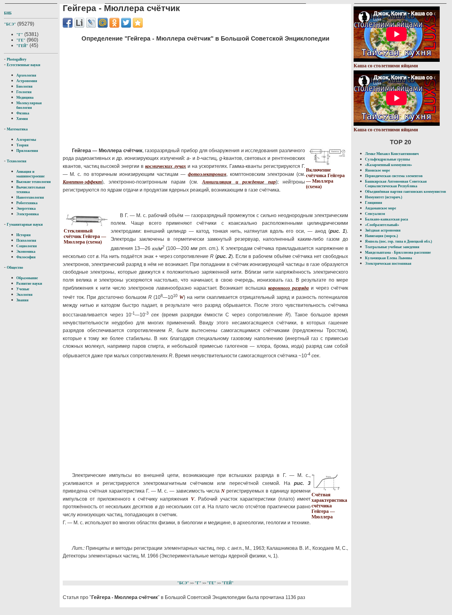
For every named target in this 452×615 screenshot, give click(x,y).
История (23, 235)
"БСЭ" (10, 24)
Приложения (27, 151)
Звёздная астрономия (383, 230)
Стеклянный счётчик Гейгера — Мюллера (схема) (85, 236)
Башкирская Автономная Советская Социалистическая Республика (396, 183)
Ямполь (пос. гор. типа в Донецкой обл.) (398, 241)
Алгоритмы (26, 139)
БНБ (8, 13)
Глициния (373, 202)
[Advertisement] (189, 91)
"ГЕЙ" (22, 46)
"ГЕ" (21, 40)
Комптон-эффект (82, 181)
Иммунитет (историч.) (383, 197)
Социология (26, 246)
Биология (24, 86)
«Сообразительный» (382, 225)
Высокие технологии (33, 182)
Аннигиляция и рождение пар (239, 181)
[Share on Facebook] (68, 23)
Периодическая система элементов (393, 176)
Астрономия (26, 81)
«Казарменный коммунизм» (388, 165)
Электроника (27, 214)
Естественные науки (23, 65)
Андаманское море (380, 208)
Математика (17, 129)
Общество (15, 267)
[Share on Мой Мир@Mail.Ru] (103, 23)
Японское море (377, 170)
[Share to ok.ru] (114, 23)
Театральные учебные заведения (392, 247)
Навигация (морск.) (381, 236)
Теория (22, 145)
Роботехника (27, 203)
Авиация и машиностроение (30, 173)
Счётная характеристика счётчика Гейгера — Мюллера (329, 505)
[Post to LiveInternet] (79, 23)
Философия (26, 257)
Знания (22, 300)
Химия (22, 119)
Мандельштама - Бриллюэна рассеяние (398, 252)
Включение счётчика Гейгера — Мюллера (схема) (325, 178)
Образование (27, 278)
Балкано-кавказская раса (386, 219)
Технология (16, 161)
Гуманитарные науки (25, 224)
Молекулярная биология (29, 105)
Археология (26, 75)
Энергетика (26, 208)
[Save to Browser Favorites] (138, 23)
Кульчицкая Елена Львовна (388, 258)
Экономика (25, 251)
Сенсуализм (375, 214)
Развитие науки (29, 283)
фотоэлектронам (207, 174)
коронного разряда (288, 288)
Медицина (25, 97)
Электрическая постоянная (388, 263)
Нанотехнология (30, 197)
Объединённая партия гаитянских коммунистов (405, 191)
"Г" (19, 35)
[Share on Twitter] (126, 23)
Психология (26, 240)
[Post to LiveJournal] (91, 23)
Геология (24, 92)
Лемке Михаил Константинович (392, 154)
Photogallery (16, 59)
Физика (22, 113)
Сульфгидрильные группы (387, 159)
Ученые (22, 289)
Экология (24, 294)
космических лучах (165, 166)
